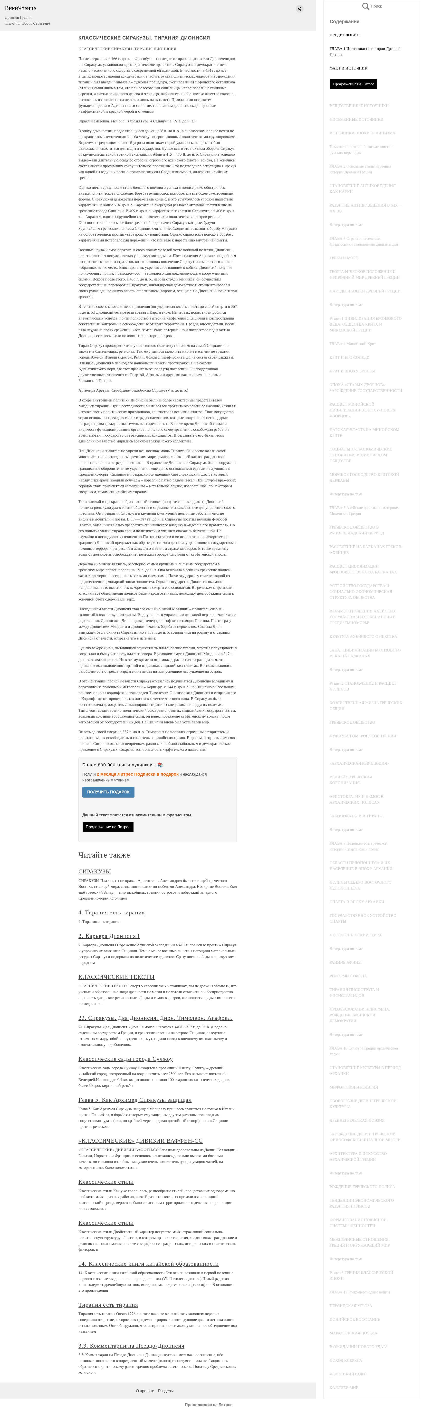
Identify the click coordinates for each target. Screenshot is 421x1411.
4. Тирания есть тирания (111, 912)
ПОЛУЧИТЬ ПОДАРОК (108, 792)
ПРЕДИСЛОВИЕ (344, 34)
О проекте (145, 1391)
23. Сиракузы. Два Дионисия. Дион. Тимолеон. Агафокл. (155, 1017)
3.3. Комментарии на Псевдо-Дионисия (131, 1345)
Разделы (166, 1391)
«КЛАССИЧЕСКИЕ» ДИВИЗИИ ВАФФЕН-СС (140, 1140)
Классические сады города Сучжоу (125, 1058)
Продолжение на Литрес (353, 83)
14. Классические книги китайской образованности (148, 1263)
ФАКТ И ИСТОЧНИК (348, 67)
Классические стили (106, 1181)
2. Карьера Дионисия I (109, 936)
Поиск (371, 6)
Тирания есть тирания (108, 1304)
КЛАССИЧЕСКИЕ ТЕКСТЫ (116, 977)
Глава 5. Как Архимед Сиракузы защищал (135, 1099)
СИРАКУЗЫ (94, 871)
